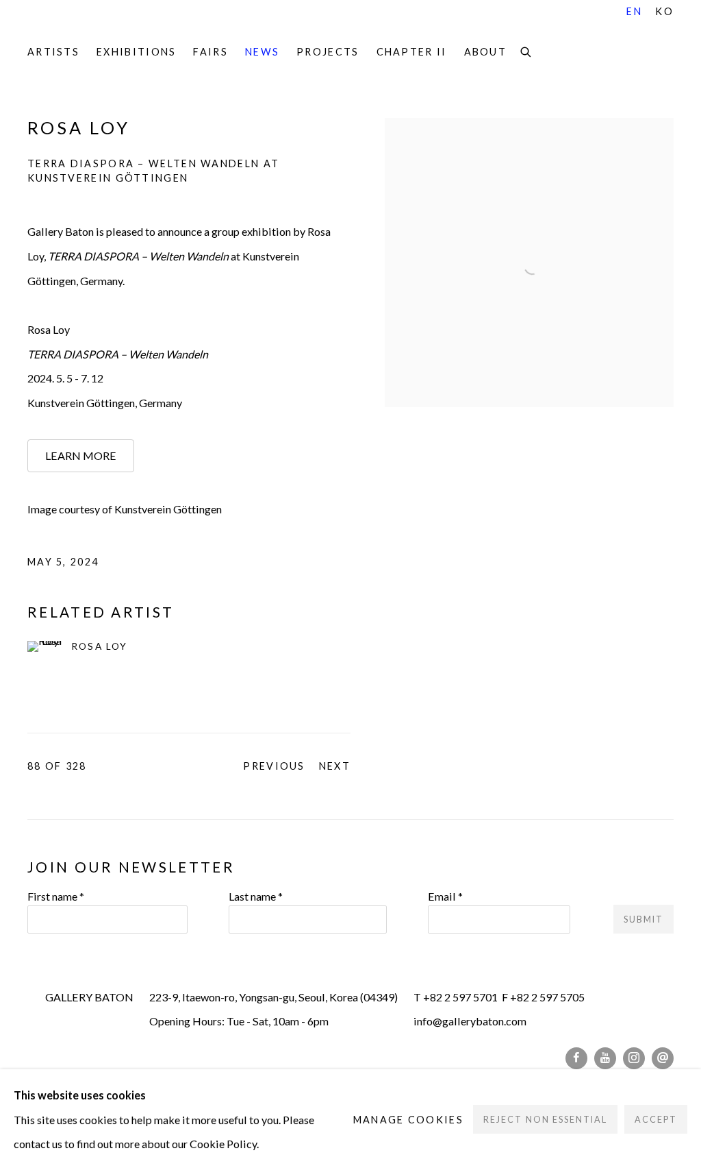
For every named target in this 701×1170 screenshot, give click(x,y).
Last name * (256, 896)
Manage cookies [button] (408, 1119)
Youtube (605, 1058)
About (485, 52)
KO (664, 11)
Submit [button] (643, 919)
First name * (55, 896)
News (262, 52)
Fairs (210, 52)
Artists (53, 52)
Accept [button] (656, 1120)
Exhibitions (136, 52)
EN (634, 11)
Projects (327, 52)
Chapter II (412, 52)
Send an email (663, 1058)
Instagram (634, 1058)
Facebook (576, 1058)
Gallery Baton (123, 29)
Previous (274, 766)
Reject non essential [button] (545, 1120)
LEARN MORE (80, 455)
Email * (445, 896)
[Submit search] (526, 50)
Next (334, 766)
